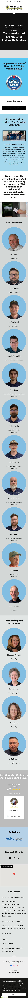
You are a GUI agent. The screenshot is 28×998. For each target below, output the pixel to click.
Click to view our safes (14, 108)
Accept (14, 994)
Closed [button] (9, 943)
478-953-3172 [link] (17, 2)
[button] (3, 7)
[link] (14, 8)
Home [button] (14, 976)
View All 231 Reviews (14, 793)
